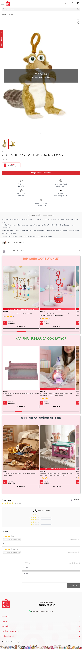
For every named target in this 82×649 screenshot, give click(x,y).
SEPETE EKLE (21, 326)
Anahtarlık (12, 14)
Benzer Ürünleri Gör (41, 77)
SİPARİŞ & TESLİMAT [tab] (38, 214)
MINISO (4, 152)
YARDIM (4, 621)
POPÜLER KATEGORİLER (10, 631)
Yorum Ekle (76, 500)
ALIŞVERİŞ (5, 626)
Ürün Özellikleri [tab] (51, 214)
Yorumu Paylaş (73, 585)
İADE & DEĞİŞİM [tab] (44, 214)
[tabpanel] (41, 228)
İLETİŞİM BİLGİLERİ (8, 636)
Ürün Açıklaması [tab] (31, 214)
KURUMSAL (5, 616)
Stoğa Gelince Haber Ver (41, 173)
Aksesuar (4, 14)
